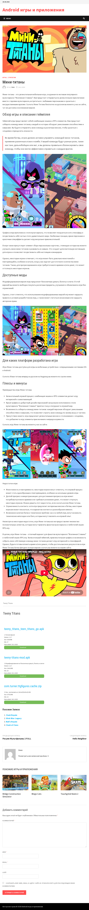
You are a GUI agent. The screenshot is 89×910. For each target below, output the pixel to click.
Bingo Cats (36, 793)
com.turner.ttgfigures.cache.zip (23, 686)
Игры (4, 77)
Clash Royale (11, 715)
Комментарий (8, 821)
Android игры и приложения (33, 10)
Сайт (4, 872)
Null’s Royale (11, 721)
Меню (8, 18)
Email (5, 862)
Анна (13, 87)
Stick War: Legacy (13, 718)
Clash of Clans (12, 725)
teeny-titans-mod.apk (17, 657)
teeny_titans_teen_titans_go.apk (24, 629)
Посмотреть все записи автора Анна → (33, 756)
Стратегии (12, 77)
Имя (4, 852)
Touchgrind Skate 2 (69, 793)
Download (23, 647)
